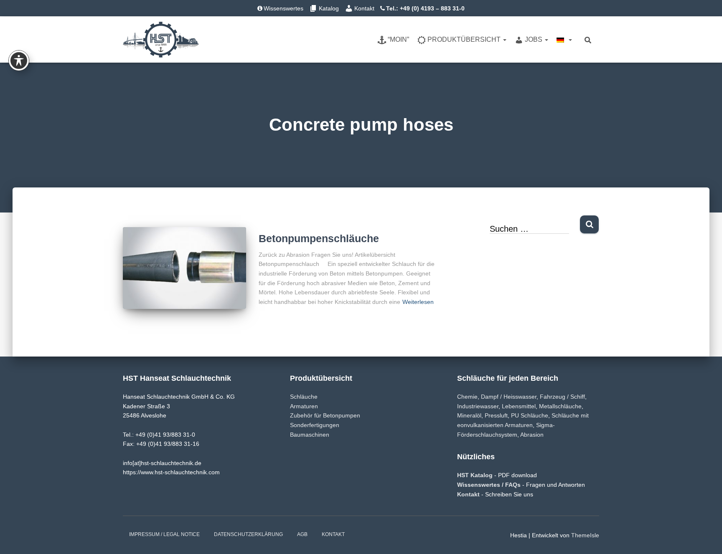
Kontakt (364, 8)
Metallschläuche (560, 406)
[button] (504, 39)
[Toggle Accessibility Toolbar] (19, 61)
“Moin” (398, 39)
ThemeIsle (585, 535)
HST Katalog (475, 475)
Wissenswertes (283, 8)
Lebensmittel (519, 406)
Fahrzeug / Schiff (562, 396)
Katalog (329, 8)
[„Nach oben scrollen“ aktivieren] (705, 537)
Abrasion (532, 434)
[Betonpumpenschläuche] (184, 268)
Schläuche (304, 396)
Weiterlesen (418, 302)
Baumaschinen (309, 434)
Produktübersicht (464, 39)
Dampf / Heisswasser (508, 396)
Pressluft (496, 415)
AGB (302, 534)
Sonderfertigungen (314, 425)
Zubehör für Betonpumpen (325, 415)
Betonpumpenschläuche (319, 238)
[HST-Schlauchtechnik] (161, 39)
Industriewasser (477, 406)
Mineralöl (469, 415)
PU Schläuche (529, 415)
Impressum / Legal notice (164, 534)
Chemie (467, 396)
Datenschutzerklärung (248, 534)
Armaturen (304, 406)
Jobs (534, 39)
